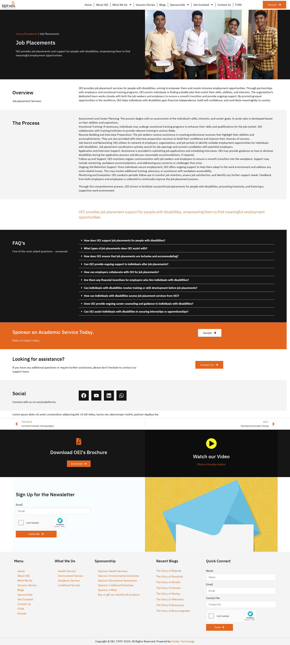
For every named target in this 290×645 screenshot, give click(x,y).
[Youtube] (96, 395)
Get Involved (201, 4)
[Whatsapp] (121, 395)
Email (19, 504)
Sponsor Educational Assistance (117, 580)
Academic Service (69, 580)
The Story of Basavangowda (173, 610)
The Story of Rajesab (168, 570)
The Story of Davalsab (169, 576)
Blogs (162, 4)
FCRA (238, 4)
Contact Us (224, 4)
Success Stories (145, 4)
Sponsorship (177, 4)
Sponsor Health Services (113, 571)
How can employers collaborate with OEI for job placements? (121, 272)
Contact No (213, 598)
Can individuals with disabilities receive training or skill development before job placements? (140, 287)
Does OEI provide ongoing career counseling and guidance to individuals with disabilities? (138, 303)
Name (209, 570)
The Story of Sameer (168, 588)
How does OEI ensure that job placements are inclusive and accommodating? (131, 256)
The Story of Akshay (168, 593)
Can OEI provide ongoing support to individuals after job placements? (126, 264)
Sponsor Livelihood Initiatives (116, 585)
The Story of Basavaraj (170, 605)
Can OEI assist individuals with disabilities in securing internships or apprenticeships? (136, 311)
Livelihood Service (69, 585)
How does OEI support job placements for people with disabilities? (124, 240)
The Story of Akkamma (170, 599)
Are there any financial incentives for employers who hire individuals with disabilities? (136, 280)
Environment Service (70, 575)
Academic (31, 33)
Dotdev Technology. (183, 641)
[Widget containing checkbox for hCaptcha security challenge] (41, 522)
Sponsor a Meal (107, 590)
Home (88, 4)
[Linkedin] (109, 395)
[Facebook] (84, 395)
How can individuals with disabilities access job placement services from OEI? (131, 295)
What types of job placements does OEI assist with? (115, 248)
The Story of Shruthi (168, 582)
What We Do (119, 4)
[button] (176, 240)
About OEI (102, 4)
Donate (21, 613)
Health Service (67, 571)
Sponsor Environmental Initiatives (118, 575)
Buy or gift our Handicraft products (119, 594)
